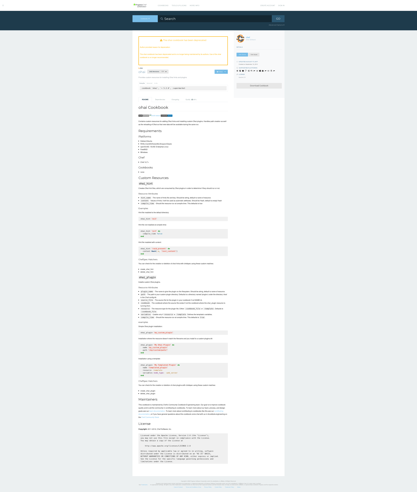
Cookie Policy (218, 487)
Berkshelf (149, 83)
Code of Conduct (178, 487)
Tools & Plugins (179, 6)
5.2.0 (156, 71)
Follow (222, 71)
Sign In (281, 6)
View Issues (254, 54)
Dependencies (160, 99)
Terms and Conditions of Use (193, 487)
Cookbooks (163, 6)
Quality (191, 99)
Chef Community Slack (150, 417)
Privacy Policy (208, 487)
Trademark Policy (229, 487)
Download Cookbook (259, 86)
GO (278, 18)
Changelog (175, 99)
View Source (242, 54)
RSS (141, 68)
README (145, 99)
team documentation (157, 411)
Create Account (267, 6)
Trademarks (144, 484)
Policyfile (142, 83)
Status (239, 487)
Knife (155, 83)
